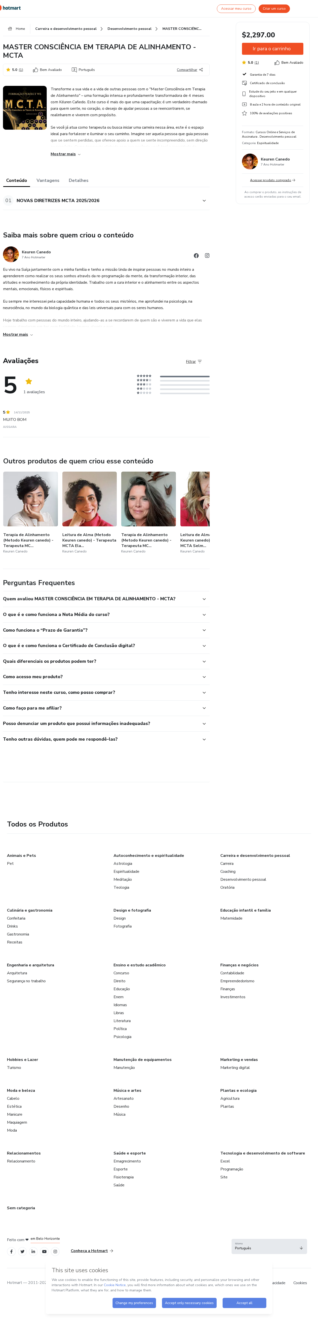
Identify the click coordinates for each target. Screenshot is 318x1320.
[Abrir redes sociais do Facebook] (196, 256)
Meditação (123, 879)
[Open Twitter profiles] (22, 1251)
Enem (118, 997)
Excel (225, 1161)
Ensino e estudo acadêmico (140, 965)
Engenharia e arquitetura (30, 965)
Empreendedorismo (237, 981)
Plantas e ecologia (238, 1090)
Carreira (227, 863)
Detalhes (78, 180)
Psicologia (122, 1037)
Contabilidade (232, 973)
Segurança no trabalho (26, 981)
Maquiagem (17, 1122)
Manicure (14, 1114)
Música (119, 1114)
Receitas (14, 942)
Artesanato (124, 1098)
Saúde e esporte (130, 1153)
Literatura (122, 1021)
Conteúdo (16, 180)
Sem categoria (21, 1208)
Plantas (227, 1106)
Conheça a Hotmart (89, 1251)
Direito (119, 981)
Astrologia (123, 863)
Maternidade (231, 918)
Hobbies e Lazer (22, 1059)
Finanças (227, 989)
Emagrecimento (127, 1161)
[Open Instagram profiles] (55, 1251)
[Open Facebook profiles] (11, 1251)
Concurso (121, 973)
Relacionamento (21, 1161)
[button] (101, 200)
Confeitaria (16, 918)
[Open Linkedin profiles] (33, 1251)
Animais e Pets (21, 855)
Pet (10, 863)
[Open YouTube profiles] (44, 1251)
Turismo (14, 1067)
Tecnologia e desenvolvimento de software (262, 1153)
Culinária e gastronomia (29, 910)
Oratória (227, 887)
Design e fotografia (132, 910)
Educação (122, 989)
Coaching (228, 871)
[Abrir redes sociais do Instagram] (207, 256)
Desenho (121, 1106)
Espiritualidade (126, 871)
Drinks (12, 926)
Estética (14, 1106)
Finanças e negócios (239, 965)
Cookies (300, 1283)
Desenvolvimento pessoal (243, 879)
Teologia (121, 887)
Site (224, 1177)
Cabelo (13, 1098)
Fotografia (123, 926)
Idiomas (120, 1005)
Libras (119, 1013)
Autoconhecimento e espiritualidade (149, 855)
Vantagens (48, 180)
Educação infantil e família (245, 910)
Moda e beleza (21, 1090)
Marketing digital (235, 1067)
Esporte (121, 1169)
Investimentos (232, 997)
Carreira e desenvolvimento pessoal (255, 855)
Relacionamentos (24, 1153)
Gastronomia (18, 934)
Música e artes (127, 1090)
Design (120, 918)
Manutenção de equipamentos (143, 1059)
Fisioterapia (124, 1177)
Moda (12, 1130)
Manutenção (124, 1067)
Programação (231, 1169)
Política (120, 1029)
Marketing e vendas (239, 1059)
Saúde (119, 1185)
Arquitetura (17, 973)
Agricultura (229, 1098)
